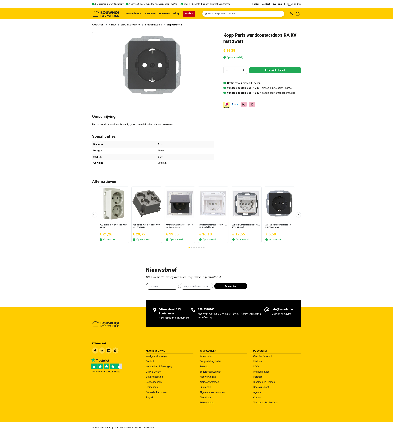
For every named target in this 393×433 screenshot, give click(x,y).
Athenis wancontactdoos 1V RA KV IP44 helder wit (213, 226)
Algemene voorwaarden (212, 392)
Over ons (277, 4)
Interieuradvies (261, 371)
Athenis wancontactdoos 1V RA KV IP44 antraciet (179, 226)
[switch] (289, 4)
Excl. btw (296, 4)
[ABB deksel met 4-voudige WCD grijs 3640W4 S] (147, 203)
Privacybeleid (207, 402)
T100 (107, 427)
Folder (255, 4)
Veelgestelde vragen (157, 356)
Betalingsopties (154, 376)
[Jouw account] (291, 13)
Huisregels (205, 387)
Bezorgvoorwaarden (210, 371)
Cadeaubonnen (154, 382)
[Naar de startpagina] (105, 14)
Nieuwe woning (208, 376)
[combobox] (245, 13)
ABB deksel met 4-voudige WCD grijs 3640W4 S (146, 226)
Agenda (257, 392)
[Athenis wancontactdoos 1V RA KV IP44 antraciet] (180, 203)
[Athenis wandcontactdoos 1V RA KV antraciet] (279, 203)
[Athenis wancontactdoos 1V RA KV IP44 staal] (246, 203)
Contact (266, 4)
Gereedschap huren (156, 392)
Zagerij (149, 397)
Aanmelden (230, 286)
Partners (258, 376)
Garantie (204, 366)
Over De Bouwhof (262, 356)
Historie (257, 361)
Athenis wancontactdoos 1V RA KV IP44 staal (246, 226)
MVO (256, 366)
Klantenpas (152, 387)
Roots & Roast (261, 387)
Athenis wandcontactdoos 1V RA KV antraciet (278, 226)
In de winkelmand (275, 70)
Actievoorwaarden (209, 382)
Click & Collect (153, 371)
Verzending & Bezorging (159, 366)
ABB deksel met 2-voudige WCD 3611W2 (113, 226)
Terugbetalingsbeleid (211, 361)
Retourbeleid (206, 356)
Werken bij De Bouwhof (265, 402)
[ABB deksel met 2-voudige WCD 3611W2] (113, 203)
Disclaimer (205, 397)
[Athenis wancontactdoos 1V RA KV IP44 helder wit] (213, 203)
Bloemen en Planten (264, 382)
